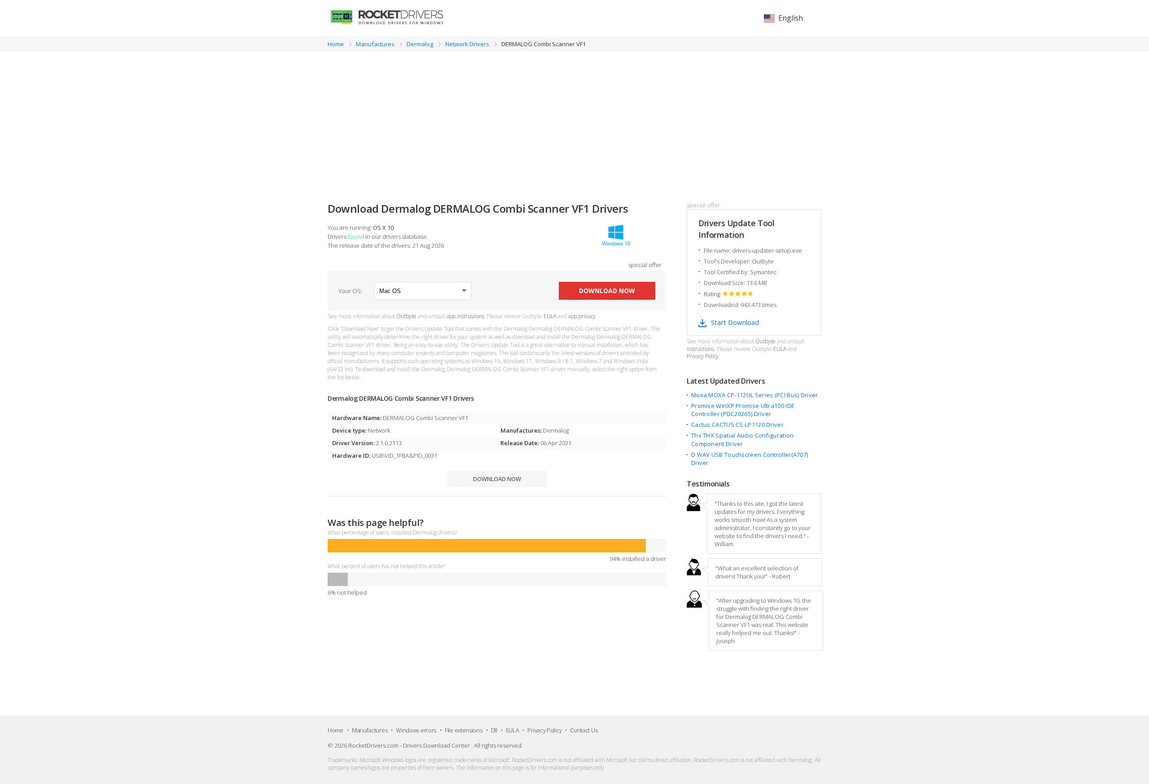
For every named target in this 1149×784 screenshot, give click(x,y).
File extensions (463, 730)
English (790, 18)
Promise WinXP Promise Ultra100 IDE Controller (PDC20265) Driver (742, 410)
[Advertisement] (574, 119)
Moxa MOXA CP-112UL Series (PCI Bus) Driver (754, 395)
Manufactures (369, 730)
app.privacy (582, 316)
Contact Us (583, 730)
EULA (550, 316)
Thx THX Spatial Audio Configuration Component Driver (742, 439)
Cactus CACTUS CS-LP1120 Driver (737, 424)
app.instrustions (465, 316)
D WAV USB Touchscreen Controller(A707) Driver (749, 459)
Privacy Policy (703, 356)
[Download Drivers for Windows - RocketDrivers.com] (385, 17)
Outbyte (406, 316)
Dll (494, 730)
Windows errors (416, 730)
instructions (700, 349)
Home (335, 730)
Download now (607, 290)
